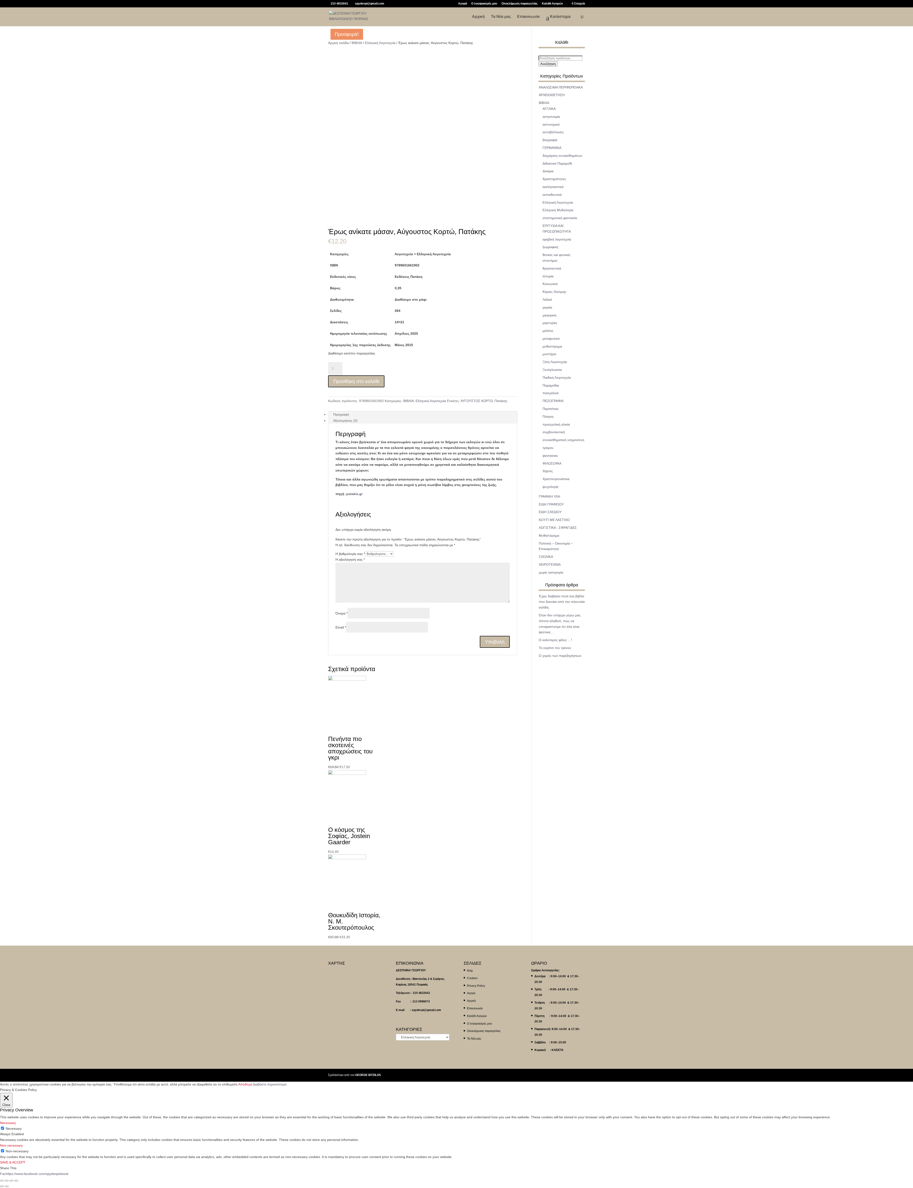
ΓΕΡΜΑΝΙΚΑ (552, 148)
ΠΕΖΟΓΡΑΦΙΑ (553, 401)
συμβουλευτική (554, 432)
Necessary (14, 1128)
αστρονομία (551, 116)
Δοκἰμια (548, 171)
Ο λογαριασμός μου (484, 3)
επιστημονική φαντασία (560, 218)
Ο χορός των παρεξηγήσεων (560, 656)
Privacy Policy (476, 985)
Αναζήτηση (548, 64)
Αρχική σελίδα (338, 43)
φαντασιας (550, 455)
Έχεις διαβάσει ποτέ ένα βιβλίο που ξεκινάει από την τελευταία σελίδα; (562, 601)
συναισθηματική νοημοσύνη (563, 440)
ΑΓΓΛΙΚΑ (549, 109)
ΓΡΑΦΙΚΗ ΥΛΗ (549, 496)
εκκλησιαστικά (553, 187)
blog (470, 970)
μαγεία (547, 307)
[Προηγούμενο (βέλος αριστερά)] (2, 1186)
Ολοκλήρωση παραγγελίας (519, 3)
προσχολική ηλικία (556, 424)
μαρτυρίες (550, 323)
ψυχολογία (550, 487)
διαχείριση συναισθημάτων (562, 155)
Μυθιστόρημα (549, 535)
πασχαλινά (550, 393)
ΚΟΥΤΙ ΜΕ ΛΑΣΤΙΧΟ (554, 520)
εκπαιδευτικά (552, 194)
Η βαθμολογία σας (350, 554)
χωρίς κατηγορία (551, 572)
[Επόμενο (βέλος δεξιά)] (7, 1186)
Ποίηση (548, 416)
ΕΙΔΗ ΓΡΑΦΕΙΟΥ (551, 504)
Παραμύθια (551, 385)
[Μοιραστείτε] (7, 1180)
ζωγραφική (550, 247)
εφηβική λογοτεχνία (557, 239)
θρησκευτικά (552, 268)
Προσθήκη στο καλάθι (356, 381)
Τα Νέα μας (501, 17)
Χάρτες (548, 471)
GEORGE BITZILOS (368, 1075)
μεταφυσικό (551, 338)
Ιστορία (548, 276)
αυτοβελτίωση (553, 132)
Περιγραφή (341, 414)
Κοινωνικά (550, 284)
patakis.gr (354, 494)
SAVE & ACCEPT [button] (12, 1162)
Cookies (472, 978)
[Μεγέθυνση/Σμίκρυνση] (16, 1180)
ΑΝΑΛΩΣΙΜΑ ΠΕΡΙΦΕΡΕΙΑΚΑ (561, 87)
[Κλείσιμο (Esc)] (2, 1180)
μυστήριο (549, 354)
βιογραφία (550, 140)
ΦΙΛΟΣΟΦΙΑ (552, 463)
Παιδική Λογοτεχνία (557, 377)
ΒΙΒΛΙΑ (357, 43)
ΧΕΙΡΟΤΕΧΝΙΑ (550, 564)
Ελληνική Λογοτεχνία (380, 43)
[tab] (422, 414)
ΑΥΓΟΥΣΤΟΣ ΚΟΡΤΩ (477, 401)
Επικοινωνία (528, 17)
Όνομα (341, 613)
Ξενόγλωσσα (552, 370)
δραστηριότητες (554, 179)
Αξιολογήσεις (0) (345, 420)
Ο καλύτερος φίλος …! (555, 640)
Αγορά (462, 3)
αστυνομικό (551, 124)
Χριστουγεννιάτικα (556, 479)
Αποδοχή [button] (245, 1084)
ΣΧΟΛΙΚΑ (546, 557)
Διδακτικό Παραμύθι (557, 163)
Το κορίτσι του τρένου (555, 648)
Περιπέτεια (550, 409)
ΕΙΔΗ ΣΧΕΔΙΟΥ (550, 512)
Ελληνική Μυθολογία (558, 210)
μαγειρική (549, 315)
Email (340, 627)
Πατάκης (501, 401)
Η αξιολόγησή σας (350, 559)
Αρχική (478, 17)
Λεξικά (547, 299)
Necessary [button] (8, 1123)
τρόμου (548, 448)
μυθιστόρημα (552, 346)
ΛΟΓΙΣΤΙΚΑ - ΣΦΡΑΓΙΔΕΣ (558, 528)
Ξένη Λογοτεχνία (555, 362)
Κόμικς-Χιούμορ (554, 292)
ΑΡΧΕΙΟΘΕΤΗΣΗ (552, 95)
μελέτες (548, 331)
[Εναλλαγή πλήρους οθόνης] (11, 1180)
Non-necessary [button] (11, 1145)
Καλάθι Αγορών (552, 3)
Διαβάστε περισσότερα (270, 1084)
